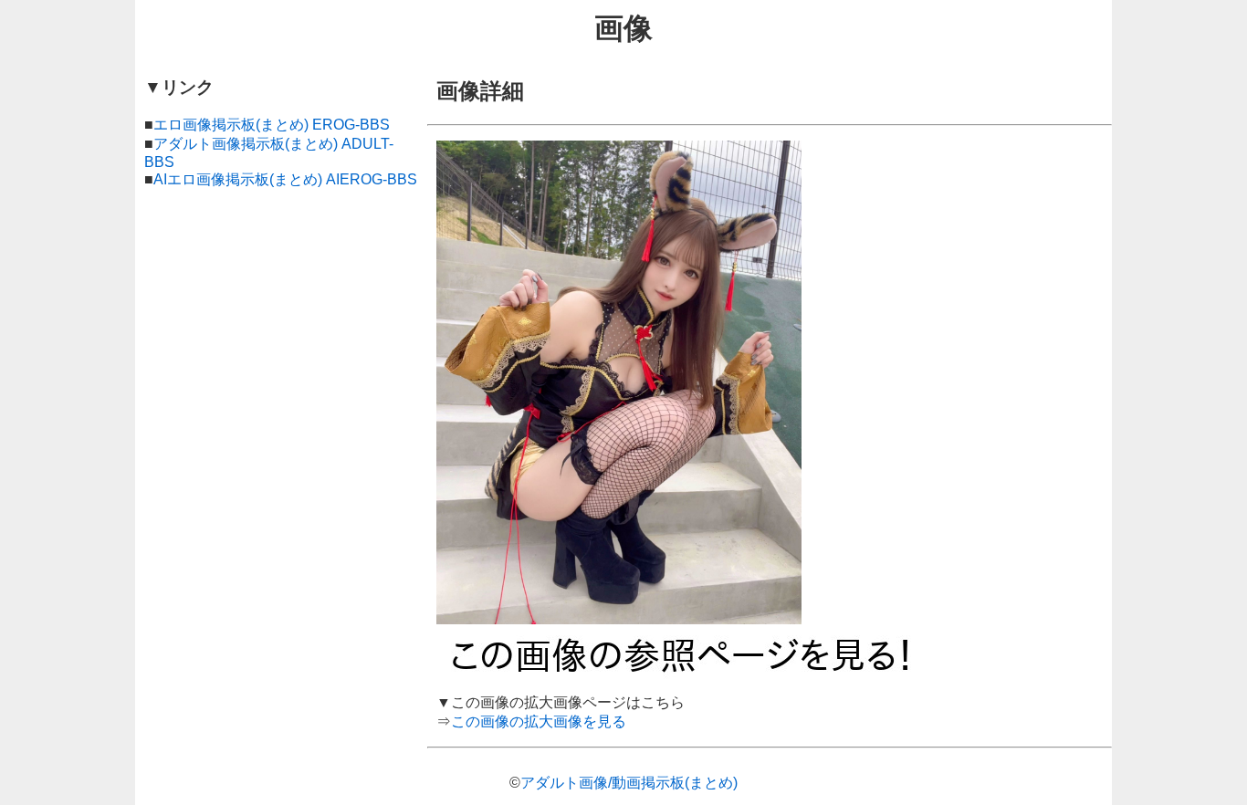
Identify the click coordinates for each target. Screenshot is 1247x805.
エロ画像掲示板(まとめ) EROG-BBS (271, 124)
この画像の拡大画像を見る (538, 721)
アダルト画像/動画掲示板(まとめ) (629, 782)
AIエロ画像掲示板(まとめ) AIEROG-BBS (285, 179)
